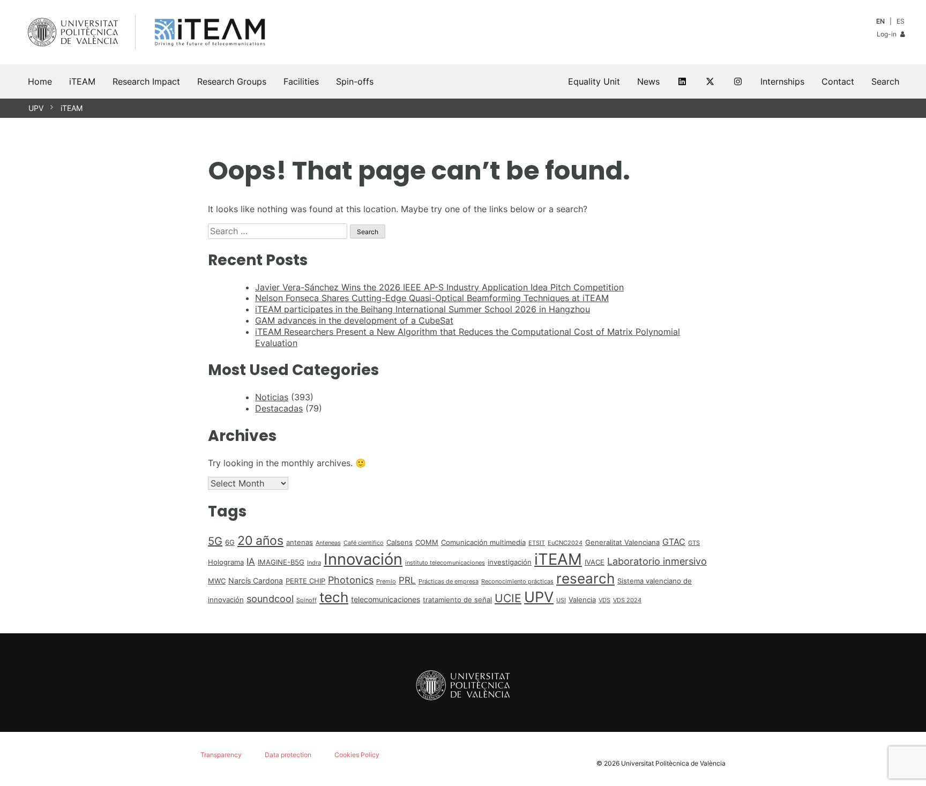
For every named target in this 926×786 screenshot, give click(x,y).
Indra (314, 562)
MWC (217, 581)
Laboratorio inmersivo (657, 561)
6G (230, 542)
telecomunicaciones (385, 599)
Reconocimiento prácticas (517, 581)
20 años (260, 540)
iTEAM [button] (82, 81)
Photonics (351, 580)
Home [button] (40, 81)
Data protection (288, 755)
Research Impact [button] (146, 81)
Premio (386, 581)
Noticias (271, 397)
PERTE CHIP (305, 581)
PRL (407, 580)
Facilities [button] (301, 81)
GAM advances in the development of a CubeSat (354, 320)
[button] (885, 81)
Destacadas (279, 408)
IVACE (594, 562)
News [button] (648, 81)
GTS (694, 543)
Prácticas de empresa (449, 581)
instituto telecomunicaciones (445, 562)
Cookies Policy (356, 755)
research (585, 578)
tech (333, 597)
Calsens (399, 542)
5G (215, 541)
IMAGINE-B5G (281, 562)
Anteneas (328, 543)
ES (901, 21)
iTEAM (72, 108)
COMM (426, 542)
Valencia (582, 599)
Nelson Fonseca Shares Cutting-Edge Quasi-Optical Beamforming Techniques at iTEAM (432, 298)
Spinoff (306, 600)
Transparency (221, 755)
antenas (299, 542)
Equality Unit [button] (594, 81)
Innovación (363, 559)
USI (561, 600)
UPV (35, 108)
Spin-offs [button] (355, 81)
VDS (604, 600)
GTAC (673, 542)
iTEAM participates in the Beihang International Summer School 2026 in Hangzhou (422, 309)
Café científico (363, 543)
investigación (510, 562)
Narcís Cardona (255, 580)
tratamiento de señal (457, 599)
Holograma (226, 562)
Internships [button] (782, 81)
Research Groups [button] (231, 81)
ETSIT (536, 543)
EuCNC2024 (565, 543)
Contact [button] (838, 81)
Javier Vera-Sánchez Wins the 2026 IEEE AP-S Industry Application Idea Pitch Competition (439, 287)
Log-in (887, 34)
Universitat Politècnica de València (673, 763)
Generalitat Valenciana (622, 542)
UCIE (508, 598)
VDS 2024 (627, 600)
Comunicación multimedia (483, 542)
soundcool (270, 598)
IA (251, 561)
